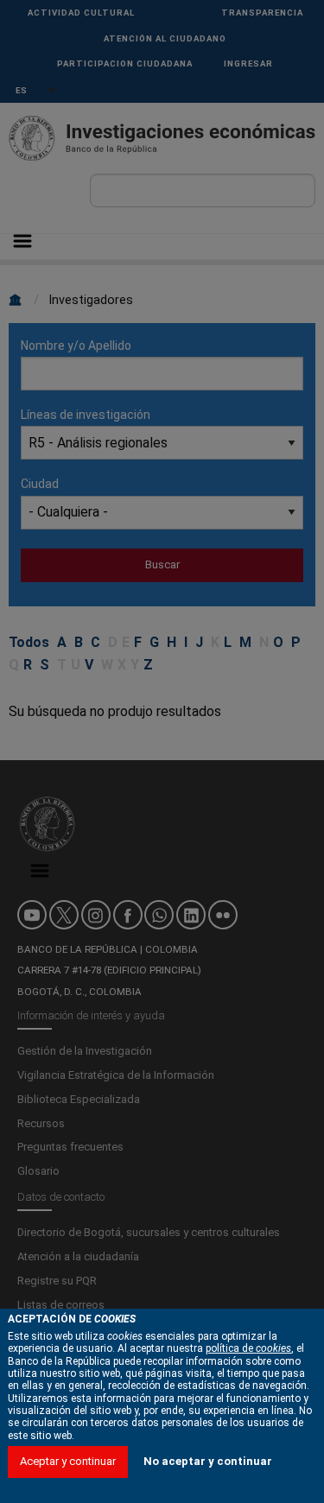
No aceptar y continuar (207, 1461)
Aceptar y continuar (68, 1461)
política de (248, 1348)
